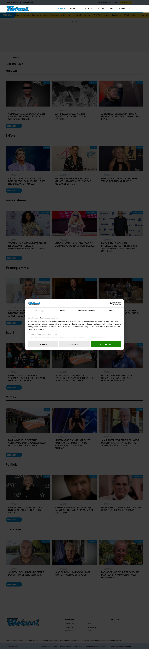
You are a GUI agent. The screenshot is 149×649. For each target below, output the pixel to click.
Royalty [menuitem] (73, 9)
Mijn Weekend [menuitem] (124, 9)
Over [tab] (111, 310)
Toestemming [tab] (38, 311)
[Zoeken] (141, 9)
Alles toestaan (105, 344)
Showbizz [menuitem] (61, 9)
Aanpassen (73, 344)
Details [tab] (62, 310)
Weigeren (43, 344)
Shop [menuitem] (112, 9)
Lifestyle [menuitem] (101, 9)
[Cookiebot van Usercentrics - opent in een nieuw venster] (111, 303)
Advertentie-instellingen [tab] (87, 310)
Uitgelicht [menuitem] (87, 9)
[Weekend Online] (17, 8)
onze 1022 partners (41, 321)
